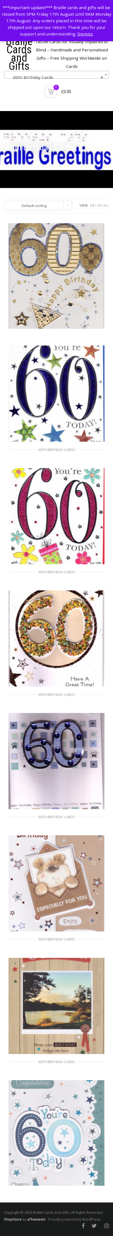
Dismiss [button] (85, 34)
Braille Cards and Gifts (19, 54)
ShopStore (13, 1219)
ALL (106, 205)
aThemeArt (36, 1219)
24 (99, 205)
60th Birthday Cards (56, 449)
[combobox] (56, 75)
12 (92, 205)
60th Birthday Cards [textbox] (55, 77)
